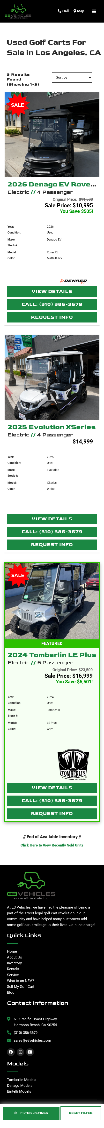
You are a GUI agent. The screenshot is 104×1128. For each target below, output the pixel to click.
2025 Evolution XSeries (51, 427)
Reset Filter (80, 1113)
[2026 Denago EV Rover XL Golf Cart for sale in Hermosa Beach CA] (52, 134)
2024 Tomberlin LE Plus (52, 655)
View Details (52, 291)
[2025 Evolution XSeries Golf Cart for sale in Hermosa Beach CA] (52, 377)
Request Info (52, 317)
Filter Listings (34, 1113)
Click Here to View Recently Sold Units (52, 845)
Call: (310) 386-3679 (52, 304)
